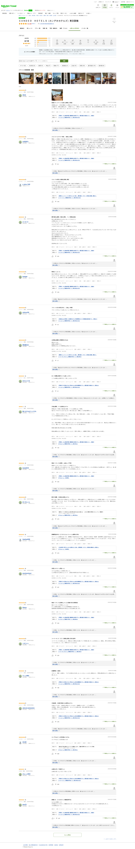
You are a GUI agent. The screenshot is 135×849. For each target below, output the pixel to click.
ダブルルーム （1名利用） (63, 478)
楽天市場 (123, 1)
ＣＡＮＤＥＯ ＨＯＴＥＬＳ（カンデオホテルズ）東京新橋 (48, 20)
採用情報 (51, 845)
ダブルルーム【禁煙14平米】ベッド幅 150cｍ (68, 444)
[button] (26, 78)
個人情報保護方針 (33, 845)
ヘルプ (95, 1)
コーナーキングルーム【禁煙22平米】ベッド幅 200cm (69, 356)
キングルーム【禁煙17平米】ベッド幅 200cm (68, 619)
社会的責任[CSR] (43, 845)
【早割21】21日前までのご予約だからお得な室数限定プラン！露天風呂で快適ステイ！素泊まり (78, 385)
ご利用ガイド (101, 1)
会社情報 (25, 845)
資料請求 (61, 845)
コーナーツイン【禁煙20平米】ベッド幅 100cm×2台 (69, 197)
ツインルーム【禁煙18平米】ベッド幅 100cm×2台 (69, 117)
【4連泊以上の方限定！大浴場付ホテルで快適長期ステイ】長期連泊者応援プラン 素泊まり (77, 319)
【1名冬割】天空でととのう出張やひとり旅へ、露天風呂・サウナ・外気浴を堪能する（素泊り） (78, 547)
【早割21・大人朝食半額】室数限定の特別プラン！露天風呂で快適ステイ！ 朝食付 (76, 115)
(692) (74, 28)
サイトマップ (108, 1)
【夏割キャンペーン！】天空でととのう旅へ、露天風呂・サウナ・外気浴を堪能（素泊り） (77, 354)
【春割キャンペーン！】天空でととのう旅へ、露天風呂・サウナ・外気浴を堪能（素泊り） (77, 196)
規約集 (56, 845)
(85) (53, 28)
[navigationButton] (113, 77)
